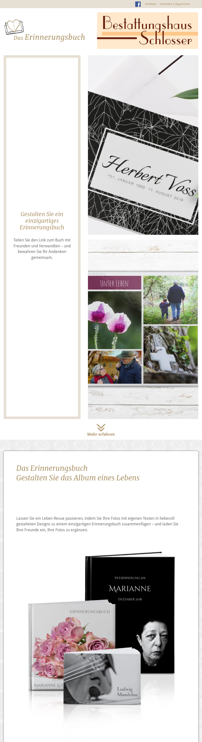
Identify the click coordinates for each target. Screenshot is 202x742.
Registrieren (182, 4)
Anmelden (166, 4)
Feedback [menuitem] (150, 4)
